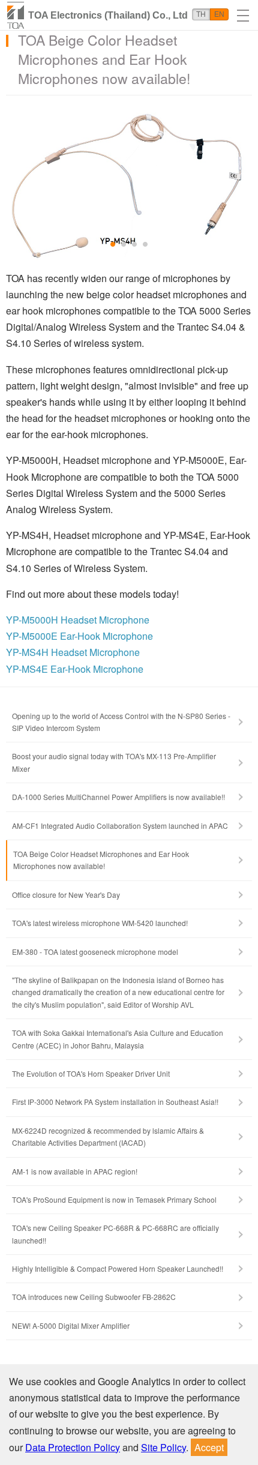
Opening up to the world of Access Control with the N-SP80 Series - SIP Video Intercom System (121, 722)
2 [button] (124, 245)
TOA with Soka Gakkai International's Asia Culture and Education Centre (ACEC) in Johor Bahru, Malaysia (117, 1038)
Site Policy (163, 1447)
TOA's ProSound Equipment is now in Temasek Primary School (114, 1199)
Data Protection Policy (72, 1447)
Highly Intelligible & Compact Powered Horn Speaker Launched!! (117, 1268)
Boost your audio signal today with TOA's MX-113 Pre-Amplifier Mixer (114, 762)
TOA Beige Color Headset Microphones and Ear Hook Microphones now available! (101, 860)
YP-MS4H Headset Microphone (73, 652)
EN (219, 14)
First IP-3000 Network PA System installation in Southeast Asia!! (115, 1101)
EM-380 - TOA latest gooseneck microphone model (95, 951)
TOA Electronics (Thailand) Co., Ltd (108, 15)
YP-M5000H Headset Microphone (77, 620)
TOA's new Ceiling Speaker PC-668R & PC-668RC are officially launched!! (115, 1234)
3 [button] (135, 245)
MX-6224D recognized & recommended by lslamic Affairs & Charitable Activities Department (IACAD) (108, 1136)
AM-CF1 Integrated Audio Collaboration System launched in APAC (120, 825)
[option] (129, 183)
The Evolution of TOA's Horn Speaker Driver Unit (91, 1073)
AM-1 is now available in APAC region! (74, 1171)
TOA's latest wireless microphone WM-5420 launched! (100, 923)
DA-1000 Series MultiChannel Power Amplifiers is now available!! (118, 797)
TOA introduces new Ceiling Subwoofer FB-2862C (94, 1297)
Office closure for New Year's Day (66, 894)
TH (201, 14)
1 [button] (113, 245)
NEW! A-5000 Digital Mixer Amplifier (71, 1325)
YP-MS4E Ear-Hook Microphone (74, 669)
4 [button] (146, 245)
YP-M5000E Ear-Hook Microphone (79, 636)
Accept (209, 1447)
